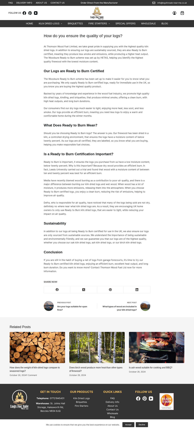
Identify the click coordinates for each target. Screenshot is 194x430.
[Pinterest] (30, 13)
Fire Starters (81, 405)
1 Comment (31, 375)
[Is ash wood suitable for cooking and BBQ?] (156, 347)
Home (29, 23)
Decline (142, 424)
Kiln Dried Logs (49, 23)
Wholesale (112, 413)
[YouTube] (35, 13)
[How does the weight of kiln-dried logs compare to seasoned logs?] (37, 347)
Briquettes (75, 23)
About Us (41, 2)
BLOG (164, 23)
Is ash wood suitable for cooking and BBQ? (150, 367)
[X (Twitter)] (83, 289)
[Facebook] (24, 13)
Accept (128, 424)
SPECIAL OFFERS (125, 23)
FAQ (11, 2)
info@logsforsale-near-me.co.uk (172, 3)
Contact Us (58, 2)
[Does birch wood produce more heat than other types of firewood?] (97, 347)
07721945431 (57, 398)
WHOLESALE (148, 23)
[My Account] (174, 13)
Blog (112, 417)
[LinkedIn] (137, 289)
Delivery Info (24, 2)
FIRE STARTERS (97, 23)
